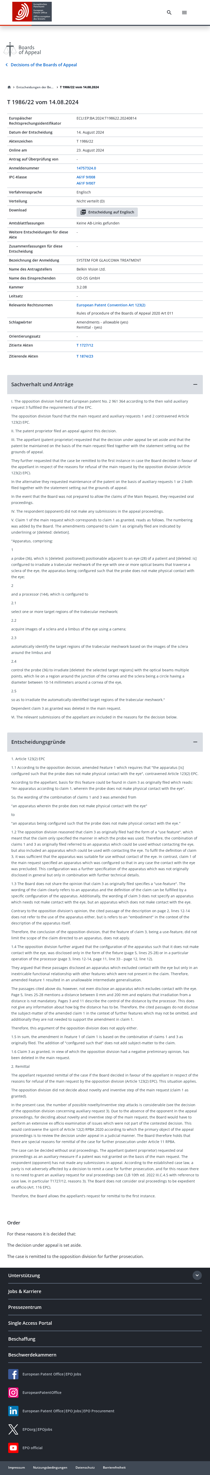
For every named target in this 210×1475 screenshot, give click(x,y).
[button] (105, 384)
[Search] (169, 12)
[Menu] (184, 12)
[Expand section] (197, 1275)
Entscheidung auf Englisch (111, 212)
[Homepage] (9, 87)
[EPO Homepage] (32, 12)
